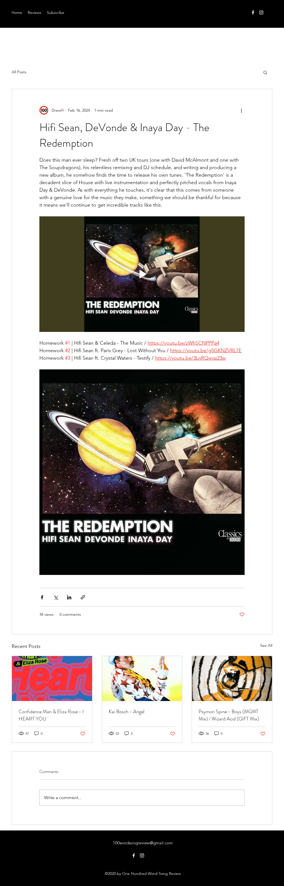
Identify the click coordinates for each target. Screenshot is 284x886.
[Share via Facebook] (42, 597)
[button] (265, 72)
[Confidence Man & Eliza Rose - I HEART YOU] (52, 678)
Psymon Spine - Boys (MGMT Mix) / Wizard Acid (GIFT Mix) (229, 715)
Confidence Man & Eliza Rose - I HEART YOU (51, 715)
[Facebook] (253, 12)
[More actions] (241, 110)
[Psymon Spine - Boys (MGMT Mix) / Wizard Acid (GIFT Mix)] (232, 678)
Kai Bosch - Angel (126, 711)
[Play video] (142, 274)
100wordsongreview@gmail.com (143, 842)
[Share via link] (82, 597)
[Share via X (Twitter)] (55, 597)
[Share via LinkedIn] (69, 597)
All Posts (19, 71)
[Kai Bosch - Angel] (142, 678)
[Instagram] (261, 12)
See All (266, 645)
